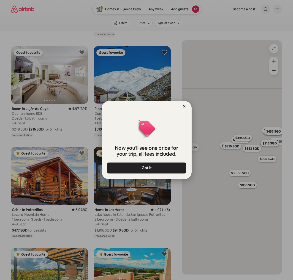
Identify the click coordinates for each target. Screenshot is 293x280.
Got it (146, 167)
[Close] (184, 106)
